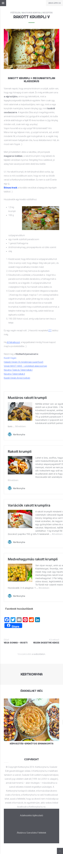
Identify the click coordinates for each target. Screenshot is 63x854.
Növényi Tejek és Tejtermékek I (18, 370)
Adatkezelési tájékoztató (31, 815)
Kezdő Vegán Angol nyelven (17, 378)
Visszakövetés (25, 654)
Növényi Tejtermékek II (14, 374)
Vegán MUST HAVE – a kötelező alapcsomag (25, 366)
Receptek (48, 12)
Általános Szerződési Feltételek (31, 833)
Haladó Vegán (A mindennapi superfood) (23, 362)
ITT (50, 330)
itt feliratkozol (13, 342)
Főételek (15, 12)
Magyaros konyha (31, 12)
